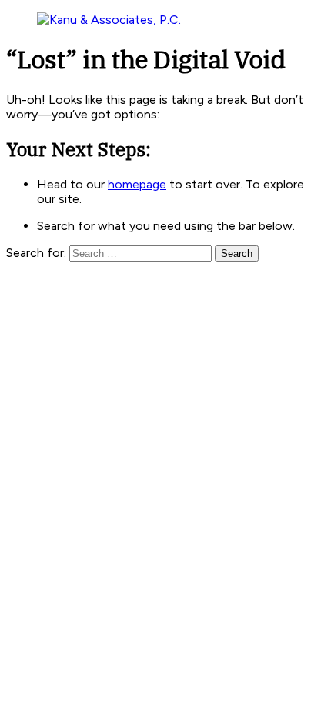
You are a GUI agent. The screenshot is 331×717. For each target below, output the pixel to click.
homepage (137, 184)
